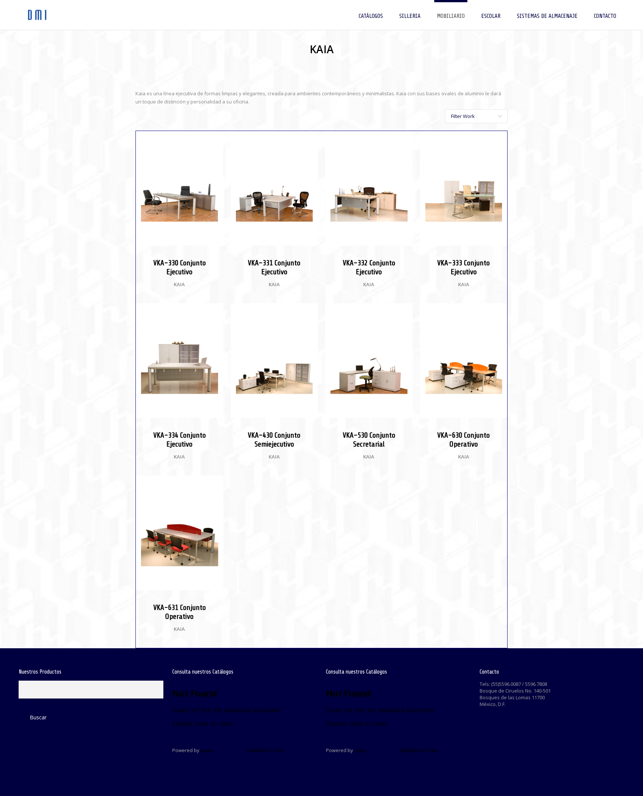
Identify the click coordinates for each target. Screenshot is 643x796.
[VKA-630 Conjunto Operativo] (498, 312)
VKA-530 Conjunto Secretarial (369, 439)
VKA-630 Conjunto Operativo (463, 439)
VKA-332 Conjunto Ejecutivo (369, 267)
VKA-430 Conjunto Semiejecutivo (274, 439)
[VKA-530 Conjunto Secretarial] (403, 312)
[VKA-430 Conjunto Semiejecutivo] (308, 312)
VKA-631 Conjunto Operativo (179, 612)
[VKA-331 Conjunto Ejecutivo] (308, 140)
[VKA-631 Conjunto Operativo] (214, 485)
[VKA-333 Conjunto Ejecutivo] (498, 140)
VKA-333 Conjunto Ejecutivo (463, 267)
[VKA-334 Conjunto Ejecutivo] (214, 312)
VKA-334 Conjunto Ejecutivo (179, 439)
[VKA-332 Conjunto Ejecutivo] (403, 140)
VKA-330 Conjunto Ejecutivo (179, 267)
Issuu (206, 750)
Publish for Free (265, 750)
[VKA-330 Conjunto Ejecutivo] (214, 140)
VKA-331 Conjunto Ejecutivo (274, 267)
